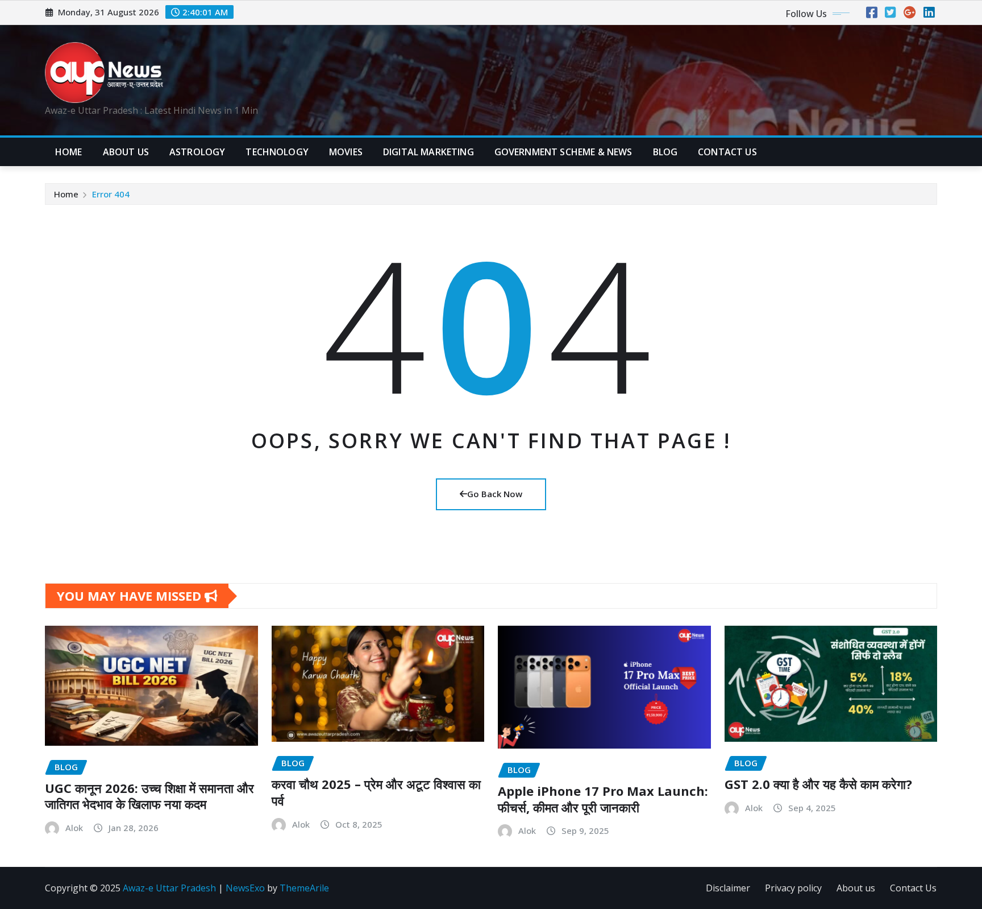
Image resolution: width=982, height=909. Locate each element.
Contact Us (913, 888)
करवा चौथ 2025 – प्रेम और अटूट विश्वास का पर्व (376, 792)
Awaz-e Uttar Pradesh (169, 888)
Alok (74, 827)
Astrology (197, 152)
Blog (665, 152)
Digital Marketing (428, 152)
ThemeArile (304, 888)
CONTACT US (727, 152)
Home (68, 152)
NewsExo (245, 888)
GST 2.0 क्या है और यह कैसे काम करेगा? (818, 783)
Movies (346, 152)
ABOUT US (126, 152)
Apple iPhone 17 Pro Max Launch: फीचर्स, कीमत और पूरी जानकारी (603, 799)
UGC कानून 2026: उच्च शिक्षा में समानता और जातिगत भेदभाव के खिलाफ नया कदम (149, 796)
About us (856, 888)
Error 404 (111, 194)
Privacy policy (793, 888)
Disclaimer (728, 888)
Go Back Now (494, 493)
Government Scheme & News (563, 152)
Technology (277, 152)
